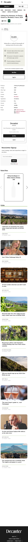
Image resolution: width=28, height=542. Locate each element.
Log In (14, 77)
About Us (14, 536)
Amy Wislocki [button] (5, 290)
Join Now (14, 72)
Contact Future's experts (14, 538)
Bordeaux (16, 96)
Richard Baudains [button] (6, 350)
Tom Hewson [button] (5, 408)
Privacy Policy (18, 541)
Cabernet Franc (20, 109)
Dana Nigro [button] (5, 233)
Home (2, 10)
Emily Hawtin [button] (5, 261)
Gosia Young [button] (5, 319)
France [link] (14, 10)
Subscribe (6, 6)
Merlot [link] (4, 12)
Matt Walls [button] (5, 379)
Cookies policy (10, 541)
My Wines (4, 20)
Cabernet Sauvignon (20, 111)
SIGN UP (14, 160)
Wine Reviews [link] (8, 10)
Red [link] (24, 10)
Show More (13, 163)
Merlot (18, 112)
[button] (5, 29)
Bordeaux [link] (19, 10)
